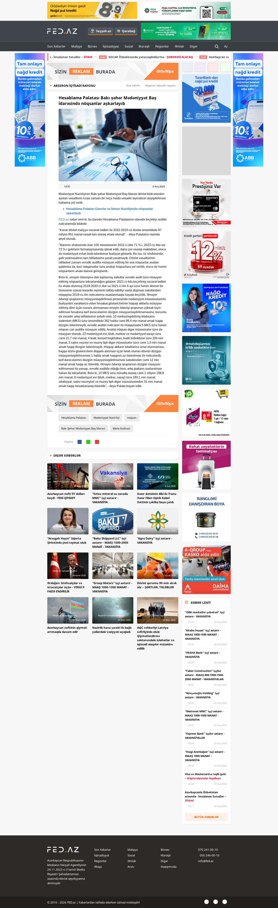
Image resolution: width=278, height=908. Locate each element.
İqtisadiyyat (111, 46)
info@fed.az (206, 861)
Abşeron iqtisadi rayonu (160, 85)
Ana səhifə (133, 85)
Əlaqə (98, 866)
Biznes (92, 46)
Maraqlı (144, 46)
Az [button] (226, 46)
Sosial (129, 46)
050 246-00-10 (209, 855)
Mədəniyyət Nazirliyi (107, 417)
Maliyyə (76, 46)
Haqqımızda (168, 866)
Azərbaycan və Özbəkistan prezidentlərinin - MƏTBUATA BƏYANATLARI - (204, 57)
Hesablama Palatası (73, 417)
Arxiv (130, 866)
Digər (194, 46)
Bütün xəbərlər (206, 817)
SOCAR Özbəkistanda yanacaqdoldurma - (88, 57)
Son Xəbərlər (56, 46)
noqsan (132, 417)
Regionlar (162, 46)
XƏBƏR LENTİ (200, 603)
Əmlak (179, 46)
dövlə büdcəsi (121, 428)
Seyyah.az (103, 31)
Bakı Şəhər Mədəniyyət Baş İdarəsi (83, 428)
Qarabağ (128, 31)
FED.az (64, 219)
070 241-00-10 (208, 849)
